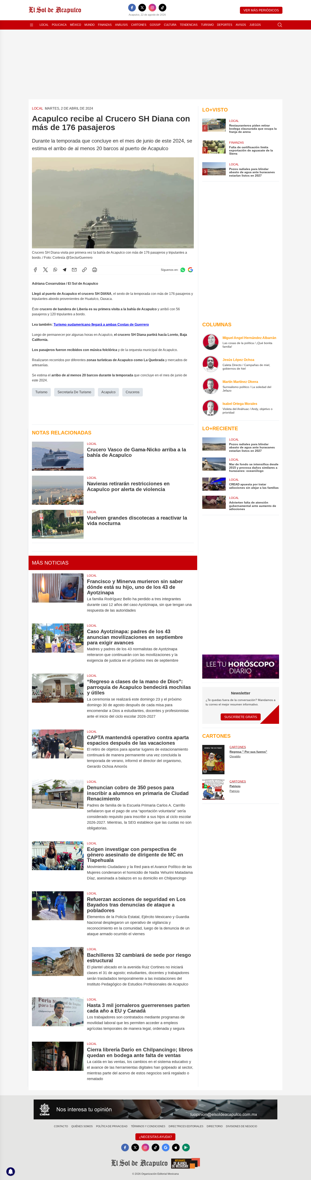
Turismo (207, 24)
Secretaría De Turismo (74, 392)
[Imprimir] (94, 269)
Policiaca (59, 24)
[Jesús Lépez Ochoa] (210, 363)
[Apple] (176, 1147)
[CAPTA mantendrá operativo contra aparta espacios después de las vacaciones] (58, 752)
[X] (142, 7)
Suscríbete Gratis (240, 717)
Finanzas (105, 24)
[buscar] (279, 24)
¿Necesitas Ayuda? (155, 1137)
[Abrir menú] (31, 25)
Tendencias (189, 24)
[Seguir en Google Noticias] (190, 269)
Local (44, 24)
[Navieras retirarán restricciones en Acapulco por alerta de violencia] (58, 490)
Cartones (138, 24)
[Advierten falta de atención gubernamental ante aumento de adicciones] (214, 503)
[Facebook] (132, 7)
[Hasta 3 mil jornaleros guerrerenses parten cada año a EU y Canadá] (58, 1017)
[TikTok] (162, 7)
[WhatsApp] (55, 269)
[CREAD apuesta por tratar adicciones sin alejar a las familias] (214, 484)
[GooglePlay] (186, 1147)
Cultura (170, 24)
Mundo (89, 24)
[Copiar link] (84, 269)
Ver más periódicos (261, 10)
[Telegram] (64, 269)
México (75, 24)
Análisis (121, 24)
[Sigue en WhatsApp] (182, 269)
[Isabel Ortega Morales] (210, 407)
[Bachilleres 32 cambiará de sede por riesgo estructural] (58, 969)
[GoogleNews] (165, 1147)
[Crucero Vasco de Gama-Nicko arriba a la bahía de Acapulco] (58, 456)
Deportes (224, 24)
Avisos (241, 24)
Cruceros (132, 392)
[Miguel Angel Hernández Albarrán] (210, 341)
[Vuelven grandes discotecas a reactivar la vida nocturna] (58, 524)
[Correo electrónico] (74, 269)
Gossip (155, 24)
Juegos (255, 24)
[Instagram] (152, 7)
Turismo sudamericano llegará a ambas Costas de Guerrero (101, 324)
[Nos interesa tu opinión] (155, 1109)
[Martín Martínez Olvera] (210, 385)
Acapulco (108, 392)
